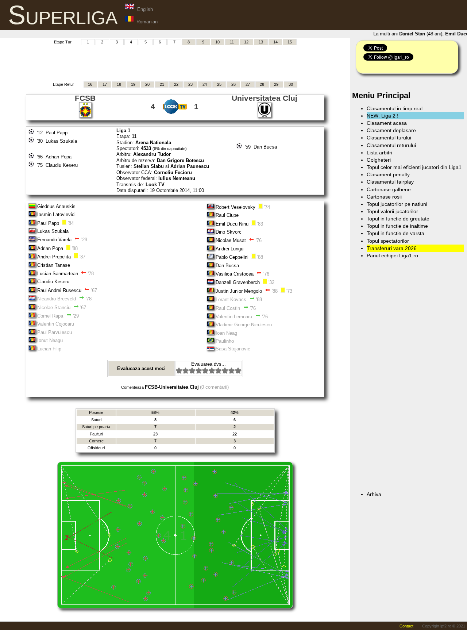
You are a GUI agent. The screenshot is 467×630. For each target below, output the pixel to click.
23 (190, 84)
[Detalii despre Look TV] (175, 112)
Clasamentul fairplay (390, 182)
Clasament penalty (388, 174)
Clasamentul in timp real (394, 108)
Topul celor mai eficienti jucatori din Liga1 (414, 167)
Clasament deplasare (391, 130)
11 (232, 42)
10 (217, 42)
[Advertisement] (175, 62)
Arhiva (374, 494)
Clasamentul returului (391, 145)
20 (147, 84)
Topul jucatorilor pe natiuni (397, 204)
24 (204, 84)
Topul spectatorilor (388, 241)
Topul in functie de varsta (395, 233)
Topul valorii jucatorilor (392, 211)
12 (246, 42)
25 (219, 84)
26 (233, 84)
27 (248, 84)
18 (119, 84)
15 (289, 42)
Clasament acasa (387, 123)
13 (261, 42)
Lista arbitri (379, 152)
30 (291, 84)
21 (162, 84)
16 (90, 84)
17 (105, 84)
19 (133, 84)
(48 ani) (418, 34)
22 (176, 84)
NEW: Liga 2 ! (382, 116)
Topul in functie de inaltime (397, 226)
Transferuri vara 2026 (392, 248)
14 (275, 42)
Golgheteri (379, 160)
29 (276, 84)
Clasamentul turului (389, 138)
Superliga (62, 15)
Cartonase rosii (384, 197)
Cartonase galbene (389, 189)
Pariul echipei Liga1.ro (392, 255)
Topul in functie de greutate (398, 219)
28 (262, 84)
